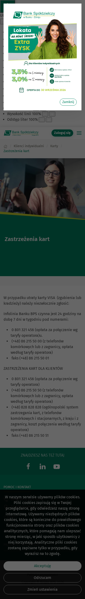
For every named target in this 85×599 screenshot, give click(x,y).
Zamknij (68, 102)
